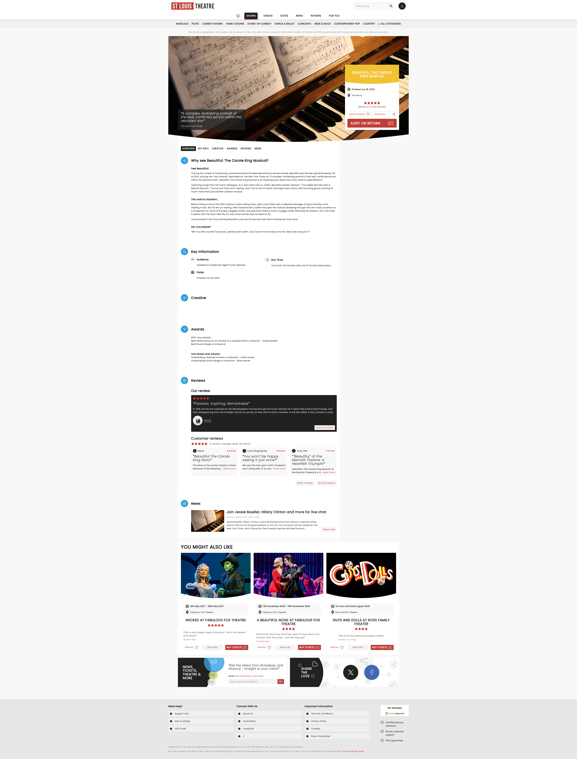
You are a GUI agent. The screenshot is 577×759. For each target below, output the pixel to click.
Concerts (304, 23)
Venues (268, 15)
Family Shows (235, 23)
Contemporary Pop (347, 23)
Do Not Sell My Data (353, 751)
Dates (284, 15)
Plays (195, 23)
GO (280, 681)
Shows (250, 15)
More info (212, 647)
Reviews (316, 15)
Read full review (324, 427)
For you (334, 15)
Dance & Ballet (285, 23)
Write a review (305, 482)
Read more (230, 468)
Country (369, 23)
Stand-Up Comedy (259, 23)
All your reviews (326, 482)
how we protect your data (249, 675)
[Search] (391, 6)
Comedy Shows (212, 23)
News (299, 15)
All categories (391, 23)
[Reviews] (372, 103)
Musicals (182, 23)
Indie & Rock (322, 23)
